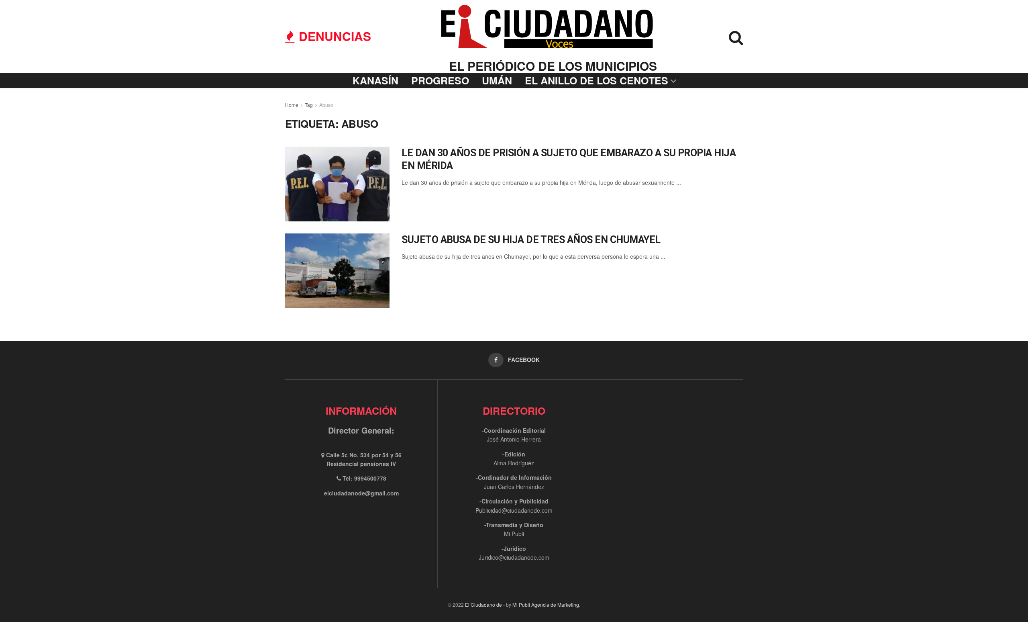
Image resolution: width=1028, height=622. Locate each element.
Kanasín (375, 80)
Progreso (440, 80)
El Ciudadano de (483, 604)
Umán (497, 80)
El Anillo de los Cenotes (596, 80)
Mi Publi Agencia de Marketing (545, 604)
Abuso (326, 104)
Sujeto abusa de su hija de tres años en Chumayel (531, 240)
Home (291, 104)
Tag (309, 104)
